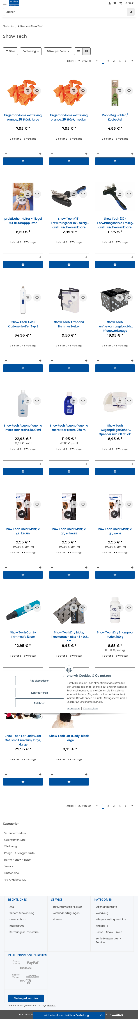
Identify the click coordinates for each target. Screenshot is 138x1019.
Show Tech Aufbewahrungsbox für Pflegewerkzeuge (115, 326)
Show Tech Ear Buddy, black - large (69, 738)
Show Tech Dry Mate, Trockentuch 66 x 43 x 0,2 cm (69, 636)
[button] (109, 3)
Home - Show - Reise (17, 859)
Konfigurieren (39, 692)
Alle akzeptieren (39, 680)
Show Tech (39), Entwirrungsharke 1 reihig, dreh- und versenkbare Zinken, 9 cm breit (115, 223)
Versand (51, 1005)
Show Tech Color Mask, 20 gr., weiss (115, 531)
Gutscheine (11, 873)
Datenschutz (90, 708)
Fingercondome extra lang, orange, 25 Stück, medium (69, 117)
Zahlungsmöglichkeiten (67, 907)
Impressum (73, 708)
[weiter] (132, 61)
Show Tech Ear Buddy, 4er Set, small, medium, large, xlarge (23, 740)
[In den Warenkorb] (23, 161)
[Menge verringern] (5, 153)
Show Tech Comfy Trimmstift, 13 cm (23, 634)
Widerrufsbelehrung (22, 913)
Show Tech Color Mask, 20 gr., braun (23, 531)
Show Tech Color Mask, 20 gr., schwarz (69, 531)
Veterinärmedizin (15, 833)
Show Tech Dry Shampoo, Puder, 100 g (115, 634)
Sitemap (58, 919)
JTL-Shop (117, 1014)
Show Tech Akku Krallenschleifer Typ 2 (23, 324)
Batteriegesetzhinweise (24, 932)
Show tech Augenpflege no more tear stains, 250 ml (69, 427)
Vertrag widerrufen (26, 998)
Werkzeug (10, 846)
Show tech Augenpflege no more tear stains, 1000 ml (23, 427)
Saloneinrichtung (15, 840)
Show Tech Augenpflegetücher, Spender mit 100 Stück (115, 429)
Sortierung (29, 51)
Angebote (102, 926)
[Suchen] (131, 12)
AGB (12, 907)
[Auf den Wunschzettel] (37, 91)
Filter (11, 51)
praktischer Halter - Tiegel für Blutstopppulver (23, 221)
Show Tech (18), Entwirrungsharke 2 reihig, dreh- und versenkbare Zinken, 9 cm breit (69, 223)
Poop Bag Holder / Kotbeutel (115, 117)
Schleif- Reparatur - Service (108, 940)
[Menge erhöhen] (40, 153)
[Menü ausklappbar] (4, 3)
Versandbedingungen (66, 913)
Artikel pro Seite (56, 51)
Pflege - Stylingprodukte (19, 853)
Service (8, 866)
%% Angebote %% (15, 879)
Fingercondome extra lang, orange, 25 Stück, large (23, 117)
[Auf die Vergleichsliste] (28, 91)
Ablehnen (39, 703)
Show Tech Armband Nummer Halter (69, 324)
